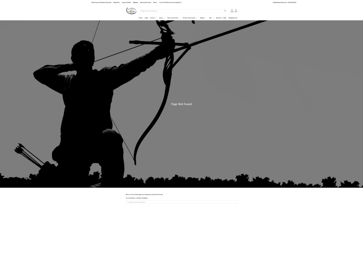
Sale (210, 18)
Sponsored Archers (145, 2)
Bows (161, 18)
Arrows (152, 18)
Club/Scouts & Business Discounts (101, 2)
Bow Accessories (173, 18)
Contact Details (126, 2)
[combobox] (181, 10)
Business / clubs (221, 18)
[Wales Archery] (131, 11)
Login (146, 18)
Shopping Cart (232, 18)
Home (141, 18)
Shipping (135, 2)
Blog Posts (117, 2)
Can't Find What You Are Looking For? (170, 2)
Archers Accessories (189, 18)
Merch (155, 2)
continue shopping (141, 198)
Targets (202, 18)
